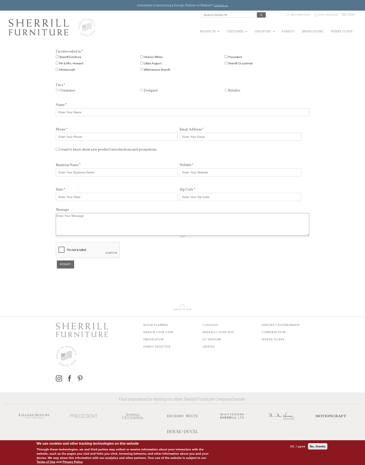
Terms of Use (46, 462)
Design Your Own (158, 332)
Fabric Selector (157, 347)
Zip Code (187, 190)
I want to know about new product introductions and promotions (108, 150)
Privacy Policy (73, 462)
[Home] (52, 27)
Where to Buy (273, 340)
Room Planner (155, 325)
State (60, 190)
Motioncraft (67, 69)
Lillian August (153, 63)
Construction (274, 332)
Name (61, 105)
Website (186, 165)
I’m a (60, 85)
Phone (62, 129)
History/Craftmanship (281, 325)
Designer (151, 91)
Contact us (221, 5)
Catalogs (210, 325)
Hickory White (153, 57)
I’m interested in (69, 52)
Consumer (67, 91)
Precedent (235, 57)
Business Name (68, 165)
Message (62, 210)
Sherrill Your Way (218, 332)
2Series (209, 347)
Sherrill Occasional (240, 63)
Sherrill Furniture (70, 57)
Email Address (192, 129)
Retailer (234, 91)
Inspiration (153, 340)
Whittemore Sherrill (157, 69)
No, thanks (318, 446)
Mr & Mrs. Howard (71, 63)
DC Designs (212, 340)
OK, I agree (297, 446)
